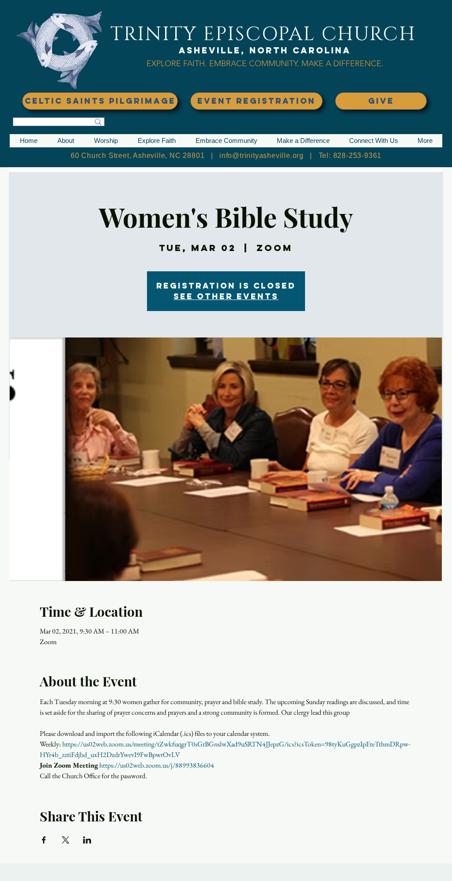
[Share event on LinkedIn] (87, 840)
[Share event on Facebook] (44, 840)
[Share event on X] (65, 840)
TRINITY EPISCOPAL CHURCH (263, 34)
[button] (65, 140)
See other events (226, 296)
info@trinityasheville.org (261, 155)
